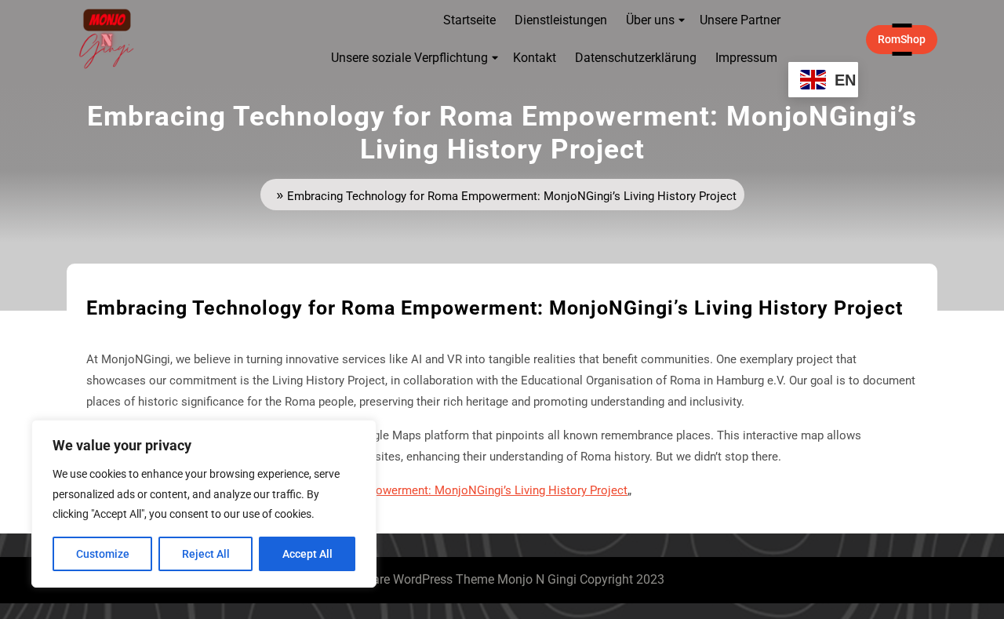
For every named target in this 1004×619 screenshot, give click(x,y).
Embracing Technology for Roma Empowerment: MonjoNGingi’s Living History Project (403, 490)
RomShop (907, 39)
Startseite (469, 20)
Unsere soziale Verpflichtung (409, 57)
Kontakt (534, 57)
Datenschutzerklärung (636, 57)
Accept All (307, 554)
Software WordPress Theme (417, 579)
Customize (102, 554)
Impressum (746, 57)
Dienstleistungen (561, 20)
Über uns (650, 20)
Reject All (206, 554)
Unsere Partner (740, 20)
